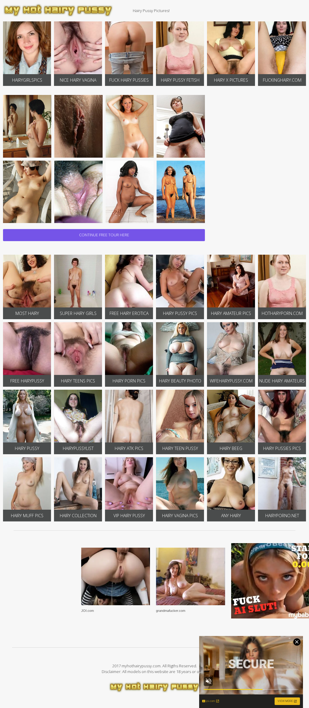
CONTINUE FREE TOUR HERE (104, 235)
